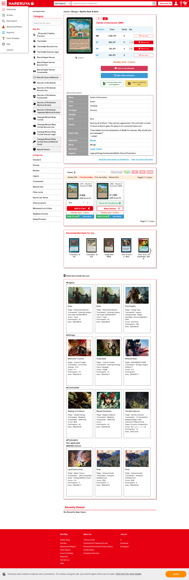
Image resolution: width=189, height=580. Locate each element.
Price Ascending (101, 177)
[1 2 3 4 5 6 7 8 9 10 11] (131, 42)
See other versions (125, 75)
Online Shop (65, 540)
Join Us (123, 534)
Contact (10, 50)
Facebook (124, 543)
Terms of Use (89, 540)
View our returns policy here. (142, 159)
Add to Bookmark (125, 68)
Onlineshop (11, 9)
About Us (87, 534)
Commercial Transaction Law (95, 543)
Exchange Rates (39, 11)
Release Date (114, 177)
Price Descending (86, 177)
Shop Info (10, 33)
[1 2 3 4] (131, 48)
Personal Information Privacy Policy (98, 547)
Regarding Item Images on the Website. (114, 159)
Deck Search (12, 21)
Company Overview (91, 553)
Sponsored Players (14, 27)
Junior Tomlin (96, 149)
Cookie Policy (88, 550)
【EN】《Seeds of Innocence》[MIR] (116, 185)
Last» (150, 177)
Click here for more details (128, 574)
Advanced (164, 3)
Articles (10, 15)
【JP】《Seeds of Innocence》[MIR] (86, 185)
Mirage (93, 140)
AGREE (176, 574)
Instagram (124, 547)
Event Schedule (13, 38)
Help (8, 44)
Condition (100, 29)
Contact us (64, 560)
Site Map (64, 534)
